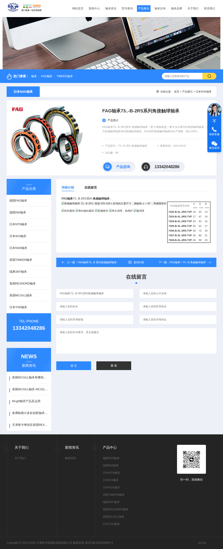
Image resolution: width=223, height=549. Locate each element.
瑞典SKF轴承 (18, 271)
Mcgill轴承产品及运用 (26, 401)
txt (204, 542)
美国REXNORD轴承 (22, 283)
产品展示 (143, 8)
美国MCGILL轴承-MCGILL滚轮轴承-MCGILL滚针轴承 (30, 389)
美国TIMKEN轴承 (20, 260)
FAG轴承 (46, 76)
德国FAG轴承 (18, 200)
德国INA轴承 (17, 212)
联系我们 (209, 8)
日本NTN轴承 (18, 224)
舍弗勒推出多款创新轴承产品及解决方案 (30, 413)
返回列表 (139, 262)
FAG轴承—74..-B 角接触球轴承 (188, 262)
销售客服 (214, 134)
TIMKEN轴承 (65, 76)
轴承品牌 (176, 8)
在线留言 (90, 187)
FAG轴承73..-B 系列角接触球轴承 (97, 262)
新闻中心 (94, 8)
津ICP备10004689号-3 (99, 542)
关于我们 (193, 8)
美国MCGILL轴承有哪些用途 (30, 377)
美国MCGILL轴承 (20, 295)
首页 (176, 91)
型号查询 (127, 8)
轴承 (34, 76)
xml (200, 542)
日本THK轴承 (18, 307)
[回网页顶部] (214, 121)
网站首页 (77, 8)
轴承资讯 (110, 8)
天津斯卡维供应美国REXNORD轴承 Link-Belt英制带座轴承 (30, 425)
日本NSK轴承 (23, 91)
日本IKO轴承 (17, 236)
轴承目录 (160, 8)
